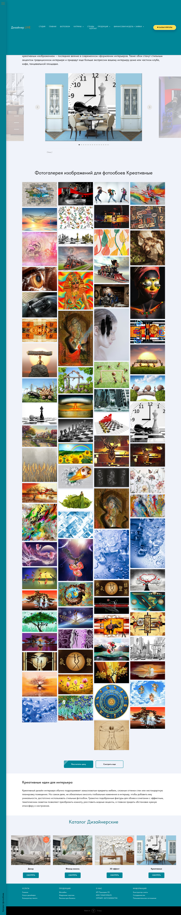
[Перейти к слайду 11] (101, 144)
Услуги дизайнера (29, 895)
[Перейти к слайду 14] (107, 144)
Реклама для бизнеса (67, 898)
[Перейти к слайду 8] (94, 144)
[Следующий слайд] (149, 107)
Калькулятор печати (29, 898)
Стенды (90, 26)
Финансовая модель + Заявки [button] (128, 26)
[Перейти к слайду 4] (85, 144)
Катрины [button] (78, 26)
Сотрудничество (139, 895)
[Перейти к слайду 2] (81, 144)
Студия (42, 26)
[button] (78, 764)
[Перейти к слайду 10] (99, 144)
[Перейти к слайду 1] (79, 144)
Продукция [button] (103, 26)
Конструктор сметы (140, 892)
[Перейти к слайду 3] (83, 144)
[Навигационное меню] (3, 3)
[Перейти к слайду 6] (90, 144)
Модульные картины (66, 895)
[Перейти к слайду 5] (88, 144)
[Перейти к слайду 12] (103, 144)
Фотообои (65, 26)
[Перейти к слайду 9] (96, 144)
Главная (52, 26)
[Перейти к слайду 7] (92, 144)
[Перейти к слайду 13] (105, 144)
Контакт (93, 28)
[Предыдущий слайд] (37, 107)
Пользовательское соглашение (144, 898)
